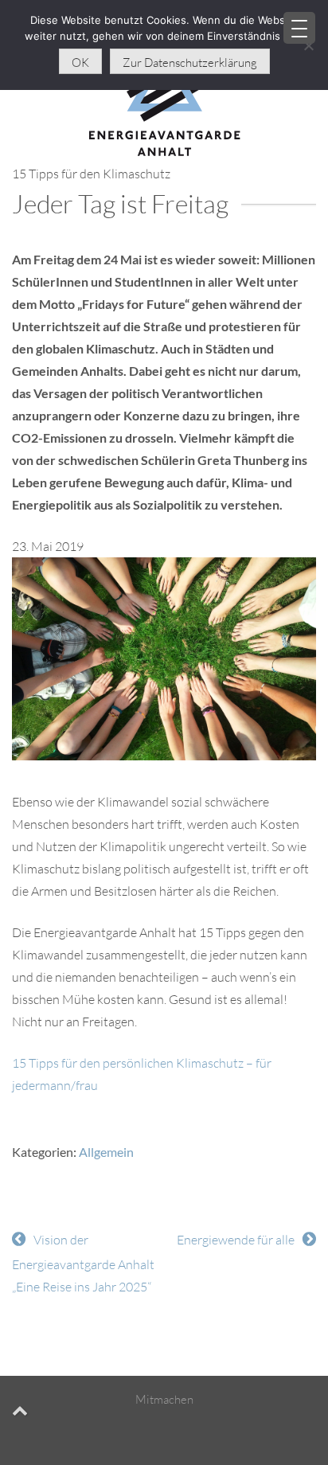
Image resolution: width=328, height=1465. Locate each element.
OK (80, 62)
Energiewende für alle (236, 1240)
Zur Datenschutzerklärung (190, 62)
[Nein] (308, 45)
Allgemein (106, 1151)
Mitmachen (164, 1399)
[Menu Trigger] (299, 28)
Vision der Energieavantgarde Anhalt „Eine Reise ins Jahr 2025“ (83, 1263)
